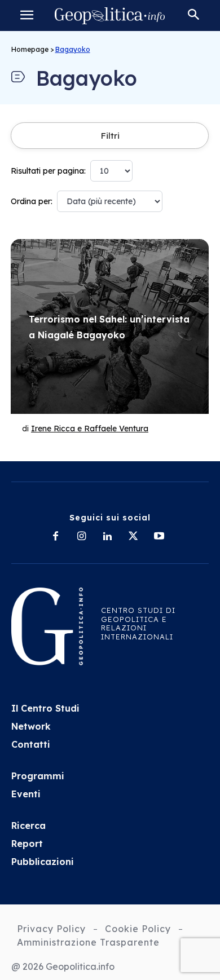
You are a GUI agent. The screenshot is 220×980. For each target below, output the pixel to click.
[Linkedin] (107, 537)
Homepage (30, 49)
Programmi (37, 776)
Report (27, 843)
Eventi (26, 794)
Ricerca (28, 825)
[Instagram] (81, 537)
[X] (133, 537)
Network (31, 726)
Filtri (110, 135)
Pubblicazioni (42, 861)
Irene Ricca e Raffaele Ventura (89, 428)
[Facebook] (55, 537)
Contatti (30, 744)
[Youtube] (159, 537)
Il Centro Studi (45, 708)
